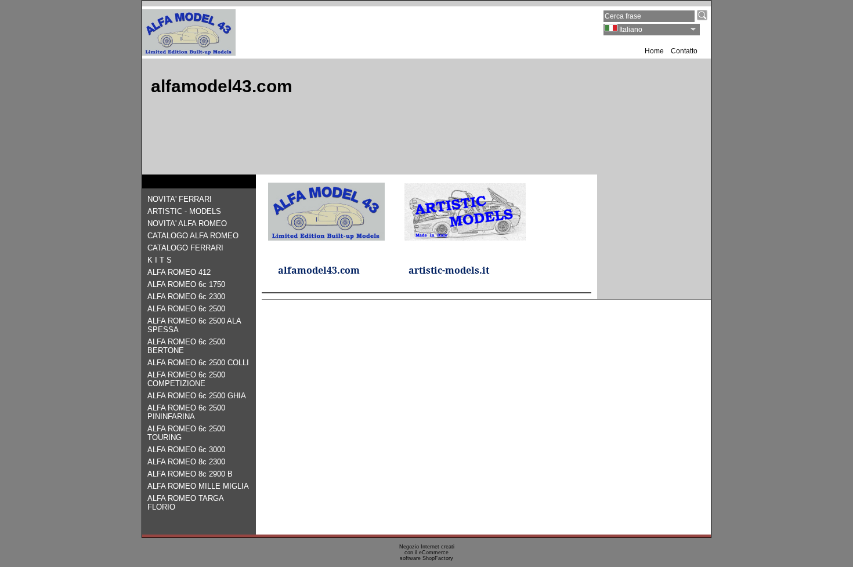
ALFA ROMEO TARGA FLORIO (185, 502)
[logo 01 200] (189, 52)
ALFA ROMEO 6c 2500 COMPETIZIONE (186, 379)
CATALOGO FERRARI (185, 247)
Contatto (684, 51)
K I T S (159, 260)
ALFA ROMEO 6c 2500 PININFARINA (186, 412)
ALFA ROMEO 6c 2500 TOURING (186, 433)
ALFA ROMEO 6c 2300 (186, 296)
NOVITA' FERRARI (179, 199)
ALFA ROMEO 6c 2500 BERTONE (186, 346)
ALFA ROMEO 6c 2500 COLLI (198, 362)
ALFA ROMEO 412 (179, 272)
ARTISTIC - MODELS (184, 211)
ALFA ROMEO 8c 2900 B (190, 474)
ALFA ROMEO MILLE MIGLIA (198, 486)
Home (654, 51)
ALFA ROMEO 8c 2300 (186, 461)
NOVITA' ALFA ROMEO (187, 223)
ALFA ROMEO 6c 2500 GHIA (196, 395)
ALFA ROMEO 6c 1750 (186, 284)
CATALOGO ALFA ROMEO (192, 235)
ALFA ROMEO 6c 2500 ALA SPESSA (194, 325)
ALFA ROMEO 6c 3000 (186, 449)
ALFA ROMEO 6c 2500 (186, 308)
